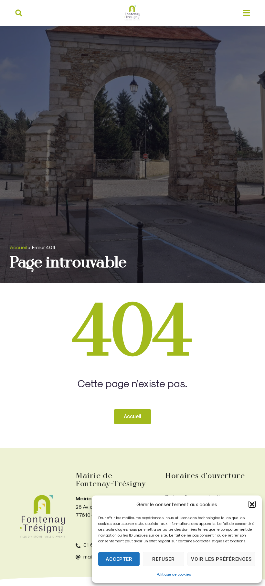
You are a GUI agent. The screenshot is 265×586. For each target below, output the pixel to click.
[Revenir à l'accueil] (42, 516)
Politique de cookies (173, 574)
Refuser (163, 559)
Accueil (18, 247)
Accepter (119, 559)
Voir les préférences (221, 559)
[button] (252, 504)
